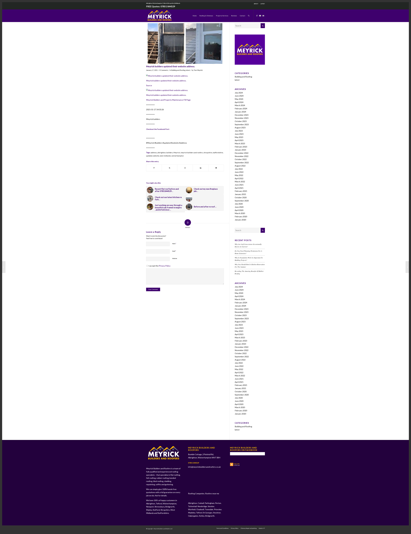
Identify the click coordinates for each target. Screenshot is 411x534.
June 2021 (239, 185)
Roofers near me (212, 493)
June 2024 (239, 96)
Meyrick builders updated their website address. (166, 80)
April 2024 (239, 102)
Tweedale (209, 509)
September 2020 (242, 200)
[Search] (249, 15)
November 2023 (241, 118)
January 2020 (240, 220)
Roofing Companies (196, 493)
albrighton (161, 152)
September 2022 (242, 162)
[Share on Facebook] (154, 168)
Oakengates (193, 516)
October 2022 (240, 159)
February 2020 (241, 216)
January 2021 (240, 194)
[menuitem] (256, 3)
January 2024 (240, 112)
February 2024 (241, 108)
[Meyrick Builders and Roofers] (159, 15)
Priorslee (218, 509)
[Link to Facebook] (256, 15)
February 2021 (241, 191)
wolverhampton (177, 156)
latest (188, 70)
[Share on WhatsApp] (185, 168)
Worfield (192, 509)
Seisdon (211, 506)
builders (169, 152)
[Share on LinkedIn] (200, 168)
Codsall (201, 503)
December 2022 (241, 153)
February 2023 (241, 147)
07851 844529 (168, 6)
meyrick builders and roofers (192, 152)
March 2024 (240, 105)
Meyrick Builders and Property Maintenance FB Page (168, 100)
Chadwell (200, 509)
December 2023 (241, 115)
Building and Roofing (178, 70)
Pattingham (209, 503)
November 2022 (241, 156)
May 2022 (239, 175)
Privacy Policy (164, 266)
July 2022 (239, 169)
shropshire (207, 152)
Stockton (217, 512)
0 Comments (163, 70)
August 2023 (240, 127)
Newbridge (202, 506)
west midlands (165, 156)
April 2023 (239, 140)
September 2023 (242, 124)
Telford (199, 512)
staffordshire (218, 152)
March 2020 (240, 213)
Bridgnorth (209, 516)
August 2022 (240, 166)
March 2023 (240, 143)
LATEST (263, 3)
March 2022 (240, 181)
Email (174, 251)
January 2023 (240, 150)
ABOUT (256, 3)
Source (149, 85)
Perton (218, 503)
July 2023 (239, 131)
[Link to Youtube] (260, 15)
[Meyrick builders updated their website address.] (185, 43)
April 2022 (239, 178)
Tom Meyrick (198, 70)
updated (149, 156)
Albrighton (192, 503)
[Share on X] (169, 168)
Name (174, 243)
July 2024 (239, 93)
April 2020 (239, 210)
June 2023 (239, 134)
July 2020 (239, 204)
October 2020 (240, 197)
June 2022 (239, 172)
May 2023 (239, 137)
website (156, 156)
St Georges (207, 512)
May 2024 (239, 99)
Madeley (191, 512)
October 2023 (240, 121)
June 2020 (239, 207)
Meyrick (176, 152)
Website (174, 258)
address (154, 152)
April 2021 (239, 188)
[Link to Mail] (263, 15)
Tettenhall (192, 506)
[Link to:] (204, 198)
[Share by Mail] (216, 168)
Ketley (201, 516)
